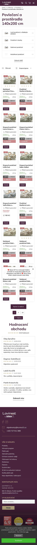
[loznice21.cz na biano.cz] (7, 521)
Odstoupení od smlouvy (9, 459)
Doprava (4, 465)
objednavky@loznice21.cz (16, 427)
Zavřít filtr (6, 68)
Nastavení (18, 535)
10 (22, 312)
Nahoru (19, 318)
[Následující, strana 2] (18, 312)
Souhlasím (18, 540)
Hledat (8, 508)
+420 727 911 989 (14, 431)
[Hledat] (26, 2)
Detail (6, 109)
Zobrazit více (18, 398)
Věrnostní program (8, 448)
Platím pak (5, 451)
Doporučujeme (23, 68)
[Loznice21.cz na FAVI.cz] (29, 521)
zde (27, 532)
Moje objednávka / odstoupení (11, 475)
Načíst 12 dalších (18, 306)
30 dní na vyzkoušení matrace (11, 470)
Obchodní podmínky (8, 454)
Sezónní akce (6, 467)
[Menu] (34, 3)
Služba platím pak (7, 473)
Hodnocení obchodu (18, 326)
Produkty (5, 446)
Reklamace (5, 462)
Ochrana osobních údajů (9, 456)
